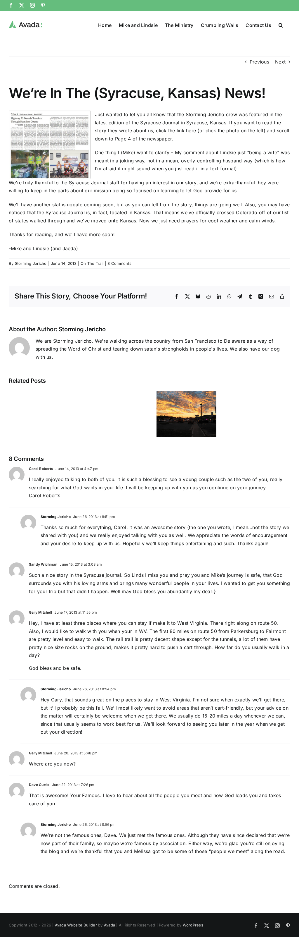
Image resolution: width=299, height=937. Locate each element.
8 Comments (119, 263)
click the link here (176, 130)
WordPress (193, 925)
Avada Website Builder (76, 925)
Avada (109, 925)
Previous (259, 62)
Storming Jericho (31, 263)
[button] (281, 24)
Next (280, 62)
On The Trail (92, 263)
